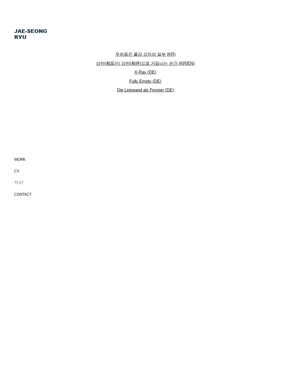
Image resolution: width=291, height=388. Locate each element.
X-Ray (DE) (145, 72)
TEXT (19, 183)
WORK (20, 159)
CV (16, 171)
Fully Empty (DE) (145, 81)
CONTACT (23, 194)
